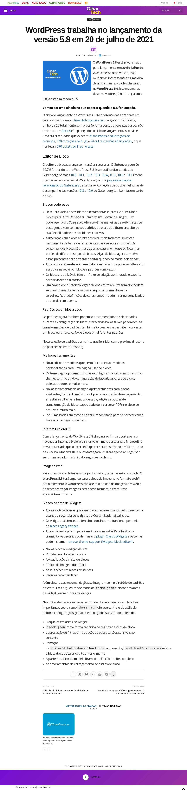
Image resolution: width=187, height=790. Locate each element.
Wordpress (96, 20)
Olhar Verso (57, 3)
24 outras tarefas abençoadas (111, 141)
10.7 (129, 175)
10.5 (112, 175)
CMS (89, 20)
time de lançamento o (89, 120)
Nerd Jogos (39, 3)
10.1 (81, 175)
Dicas (25, 3)
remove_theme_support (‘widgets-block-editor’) (100, 542)
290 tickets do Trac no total (75, 146)
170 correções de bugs (72, 141)
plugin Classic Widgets (111, 536)
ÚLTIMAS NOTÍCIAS (110, 706)
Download (74, 3)
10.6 (120, 175)
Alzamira (13, 3)
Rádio (179, 2)
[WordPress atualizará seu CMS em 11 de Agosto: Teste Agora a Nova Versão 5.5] (59, 724)
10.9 (90, 191)
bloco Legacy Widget (64, 526)
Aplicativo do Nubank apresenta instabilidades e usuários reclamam (65, 692)
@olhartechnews (110, 766)
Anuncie (164, 2)
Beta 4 (66, 131)
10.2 (89, 175)
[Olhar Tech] (93, 11)
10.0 (73, 175)
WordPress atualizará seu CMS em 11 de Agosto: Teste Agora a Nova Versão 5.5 (58, 741)
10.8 (81, 191)
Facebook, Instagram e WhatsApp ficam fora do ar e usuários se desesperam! (121, 692)
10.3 (97, 175)
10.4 (105, 175)
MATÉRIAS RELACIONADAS (81, 706)
